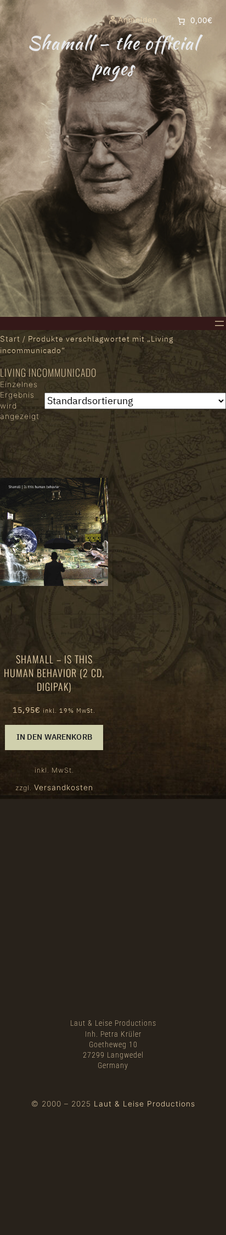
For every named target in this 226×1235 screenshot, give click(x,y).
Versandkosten (63, 787)
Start (10, 338)
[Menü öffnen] (219, 323)
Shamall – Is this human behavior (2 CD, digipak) (54, 673)
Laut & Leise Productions (144, 1103)
